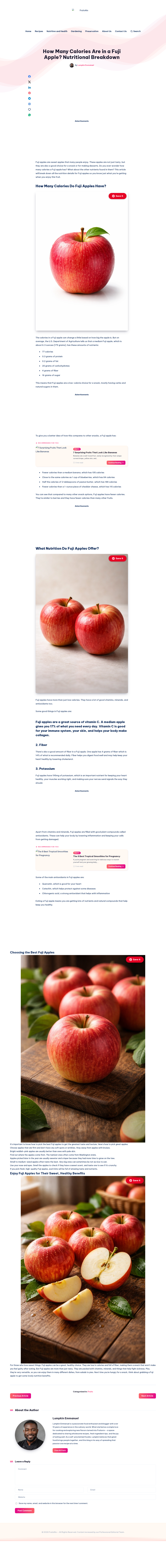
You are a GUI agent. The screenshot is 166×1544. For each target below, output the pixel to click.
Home (28, 31)
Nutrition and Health (57, 31)
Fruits (90, 1391)
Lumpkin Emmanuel (66, 1418)
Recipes (39, 31)
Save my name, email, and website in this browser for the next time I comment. (53, 1503)
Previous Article (20, 1396)
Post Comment (25, 1510)
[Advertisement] (82, 141)
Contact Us (121, 31)
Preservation (91, 31)
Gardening (76, 31)
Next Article (147, 1396)
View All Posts (60, 1450)
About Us (106, 31)
